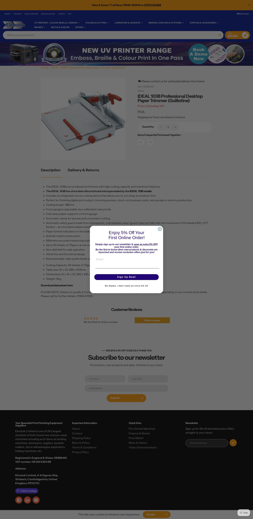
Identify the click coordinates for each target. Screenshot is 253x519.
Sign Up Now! (126, 277)
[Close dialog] (160, 229)
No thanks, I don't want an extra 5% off (126, 286)
